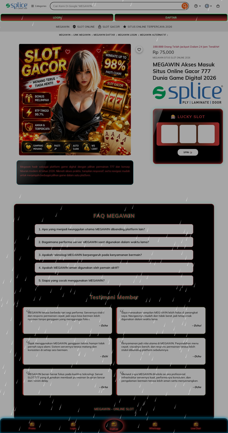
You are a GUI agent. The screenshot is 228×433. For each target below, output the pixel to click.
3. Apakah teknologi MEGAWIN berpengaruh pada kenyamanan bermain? (90, 255)
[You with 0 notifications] (208, 6)
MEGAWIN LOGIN (127, 34)
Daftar (114, 428)
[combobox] (115, 6)
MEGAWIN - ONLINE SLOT (114, 409)
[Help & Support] (197, 6)
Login (73, 428)
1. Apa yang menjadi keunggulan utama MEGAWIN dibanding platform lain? (92, 229)
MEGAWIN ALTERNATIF (153, 34)
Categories (40, 6)
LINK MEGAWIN (82, 34)
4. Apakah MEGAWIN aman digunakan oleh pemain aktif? (79, 268)
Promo (32, 428)
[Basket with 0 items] (218, 6)
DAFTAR (171, 17)
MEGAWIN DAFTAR (104, 34)
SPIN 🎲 (187, 152)
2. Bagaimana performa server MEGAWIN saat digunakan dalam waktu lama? (94, 242)
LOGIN (57, 17)
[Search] (185, 6)
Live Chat (196, 428)
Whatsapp (155, 428)
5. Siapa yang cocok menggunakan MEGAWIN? (72, 280)
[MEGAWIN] (17, 8)
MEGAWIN (64, 34)
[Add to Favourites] (139, 49)
